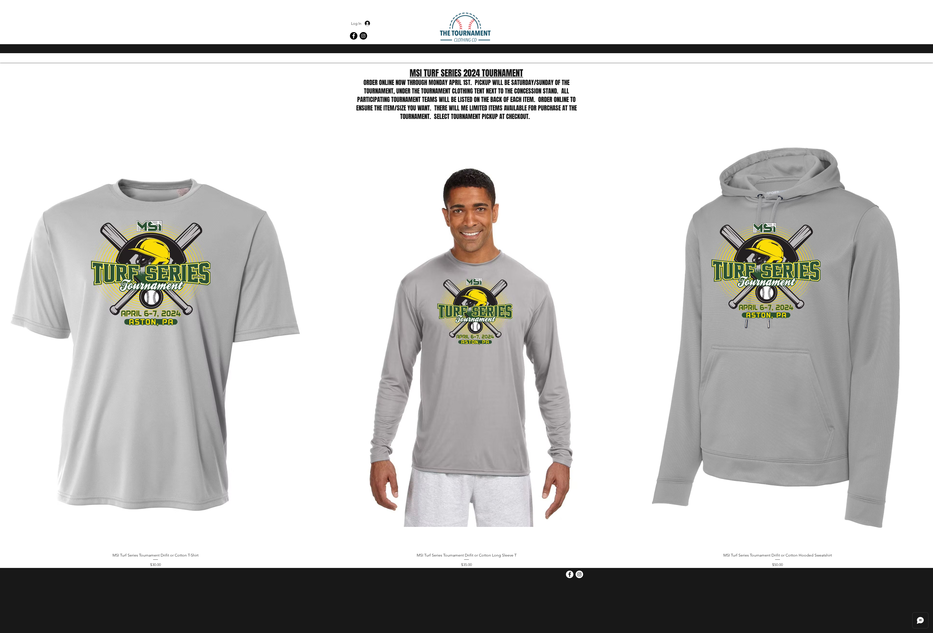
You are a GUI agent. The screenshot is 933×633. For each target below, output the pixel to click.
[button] (581, 50)
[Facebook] (353, 36)
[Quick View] (155, 345)
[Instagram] (363, 36)
